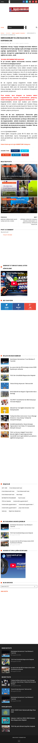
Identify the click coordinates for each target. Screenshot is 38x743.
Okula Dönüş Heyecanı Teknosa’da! (21, 383)
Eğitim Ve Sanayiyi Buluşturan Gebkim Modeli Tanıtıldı (16, 208)
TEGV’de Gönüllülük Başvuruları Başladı (22, 375)
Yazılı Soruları (21, 498)
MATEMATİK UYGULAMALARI (9, 498)
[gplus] (36, 2)
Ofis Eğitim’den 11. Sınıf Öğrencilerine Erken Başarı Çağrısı (17, 192)
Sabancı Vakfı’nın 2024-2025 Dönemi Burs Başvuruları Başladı (23, 719)
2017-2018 (4, 488)
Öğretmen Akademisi (15, 511)
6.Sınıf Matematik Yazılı (8, 491)
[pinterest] (33, 2)
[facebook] (24, 2)
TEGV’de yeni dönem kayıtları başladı (23, 726)
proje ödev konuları (24, 508)
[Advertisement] (19, 332)
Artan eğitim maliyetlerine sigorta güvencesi (16, 176)
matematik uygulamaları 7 (26, 504)
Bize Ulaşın (19, 494)
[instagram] (30, 2)
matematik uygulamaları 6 (9, 504)
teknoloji (4, 511)
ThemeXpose (22, 737)
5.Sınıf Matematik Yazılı (15, 488)
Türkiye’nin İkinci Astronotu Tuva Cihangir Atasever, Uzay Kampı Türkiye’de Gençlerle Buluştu (23, 418)
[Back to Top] (19, 741)
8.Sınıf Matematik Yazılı (8, 494)
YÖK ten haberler (6, 501)
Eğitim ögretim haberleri (18, 33)
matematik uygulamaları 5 (20, 501)
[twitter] (27, 2)
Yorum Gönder (7, 235)
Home (2, 27)
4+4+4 (8, 33)
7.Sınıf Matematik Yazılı (23, 491)
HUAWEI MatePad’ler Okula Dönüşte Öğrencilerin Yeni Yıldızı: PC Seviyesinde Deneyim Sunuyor (22, 426)
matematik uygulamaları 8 (9, 508)
